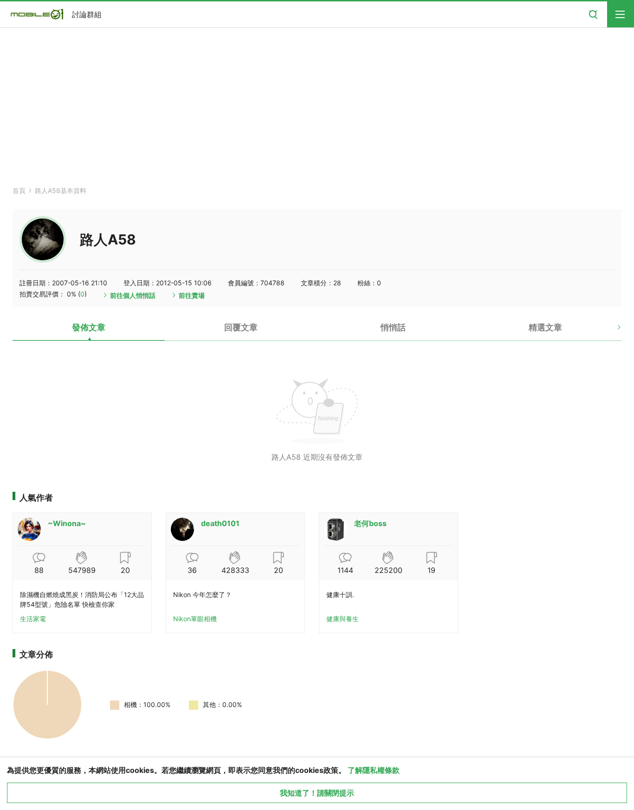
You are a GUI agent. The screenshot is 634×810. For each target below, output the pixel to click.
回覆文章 (241, 327)
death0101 (220, 523)
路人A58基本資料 (60, 190)
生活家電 (33, 619)
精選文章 (545, 327)
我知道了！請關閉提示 (317, 792)
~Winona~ (67, 523)
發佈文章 (88, 327)
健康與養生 (342, 619)
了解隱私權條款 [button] (374, 770)
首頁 (19, 190)
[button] (611, 331)
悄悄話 (393, 327)
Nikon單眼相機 (195, 619)
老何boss (370, 523)
